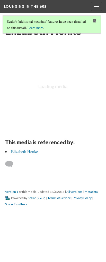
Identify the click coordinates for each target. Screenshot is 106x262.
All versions (74, 192)
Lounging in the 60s (25, 6)
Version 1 (11, 192)
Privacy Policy (82, 198)
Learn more (35, 27)
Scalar (32, 198)
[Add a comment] (11, 164)
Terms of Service (59, 198)
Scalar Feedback (16, 204)
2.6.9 (41, 198)
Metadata (91, 192)
